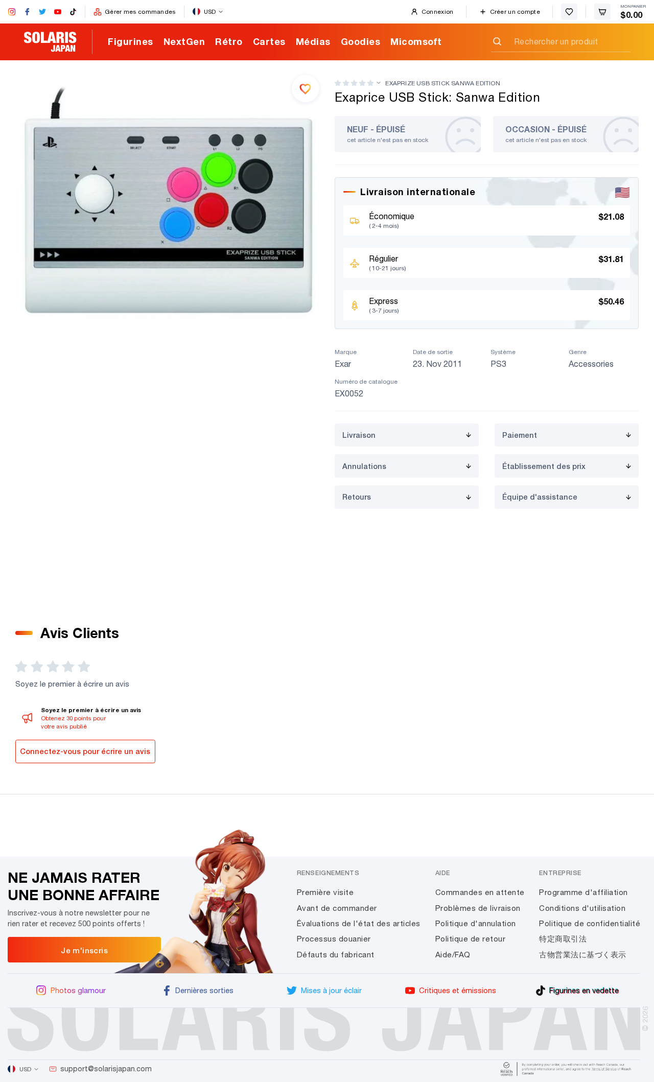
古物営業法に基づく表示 (582, 954)
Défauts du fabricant (336, 954)
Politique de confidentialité (589, 923)
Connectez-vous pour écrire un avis (85, 751)
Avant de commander (337, 908)
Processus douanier (334, 938)
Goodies (361, 41)
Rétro (229, 41)
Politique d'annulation (475, 923)
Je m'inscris (84, 950)
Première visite (325, 892)
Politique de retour (470, 938)
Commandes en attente (480, 892)
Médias (313, 41)
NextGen (184, 41)
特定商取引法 (563, 938)
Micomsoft (416, 41)
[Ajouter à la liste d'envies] (305, 88)
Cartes (269, 41)
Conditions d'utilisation (582, 908)
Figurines (130, 41)
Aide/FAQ (453, 954)
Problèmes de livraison (478, 908)
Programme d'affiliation (583, 892)
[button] (354, 83)
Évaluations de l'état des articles (359, 923)
